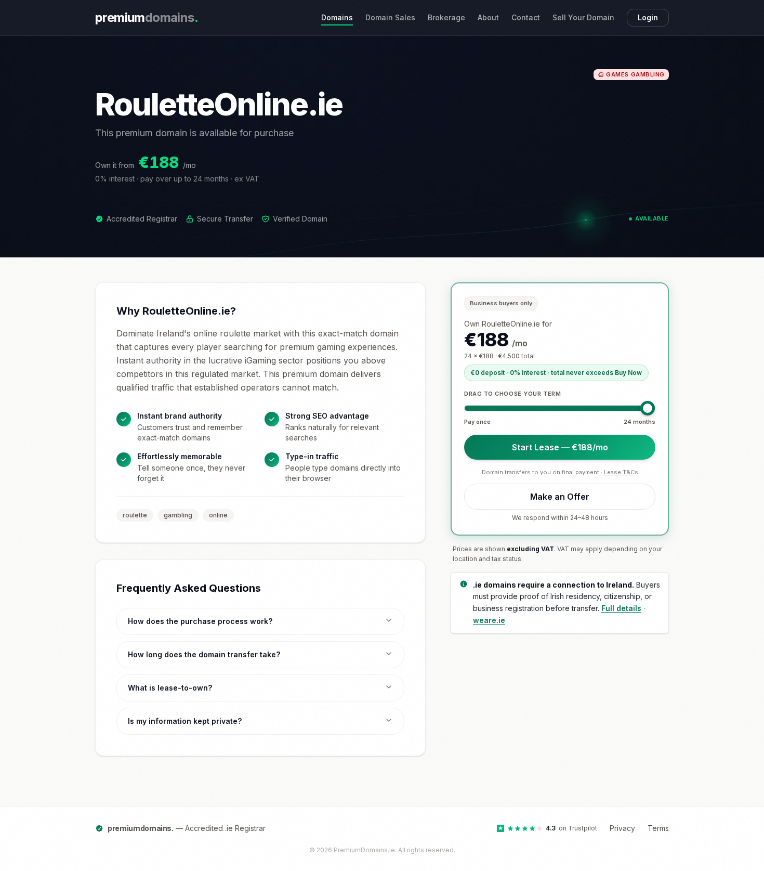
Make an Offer (559, 496)
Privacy (622, 828)
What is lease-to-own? (170, 687)
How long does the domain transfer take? (204, 654)
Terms (658, 828)
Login (648, 17)
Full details (621, 607)
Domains (337, 17)
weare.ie (489, 619)
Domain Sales (390, 17)
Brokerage (446, 17)
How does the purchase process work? (200, 621)
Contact (525, 17)
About (488, 17)
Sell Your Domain (583, 17)
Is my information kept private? (185, 721)
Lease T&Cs (621, 471)
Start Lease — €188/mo (560, 446)
